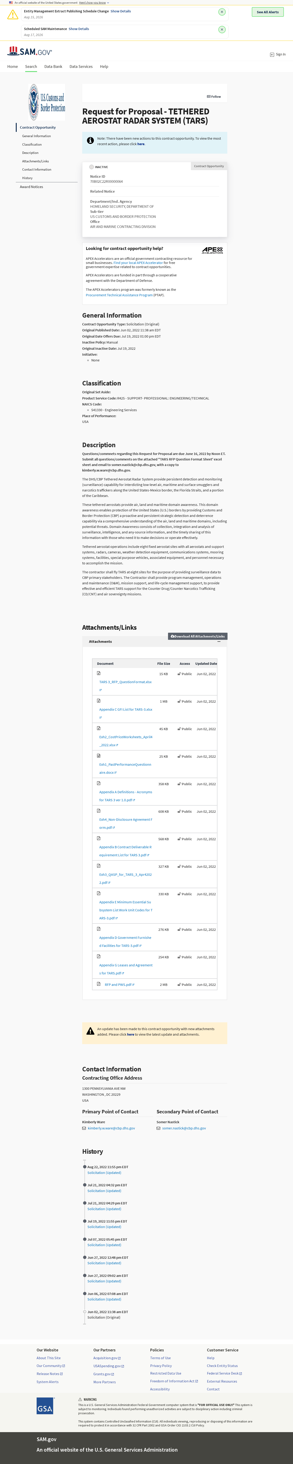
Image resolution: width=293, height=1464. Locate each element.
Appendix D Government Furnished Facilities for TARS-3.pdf (124, 941)
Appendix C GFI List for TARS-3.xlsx (124, 713)
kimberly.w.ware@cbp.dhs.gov (111, 1128)
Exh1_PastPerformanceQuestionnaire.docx (124, 768)
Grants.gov (102, 1374)
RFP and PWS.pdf (117, 984)
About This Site (49, 1358)
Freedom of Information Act (172, 1381)
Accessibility (160, 1389)
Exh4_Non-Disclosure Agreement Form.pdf (124, 823)
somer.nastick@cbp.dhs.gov (184, 1128)
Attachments (100, 641)
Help (210, 1358)
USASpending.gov (107, 1366)
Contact (213, 1389)
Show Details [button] (121, 11)
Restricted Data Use (165, 1373)
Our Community (49, 1366)
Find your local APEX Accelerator (138, 262)
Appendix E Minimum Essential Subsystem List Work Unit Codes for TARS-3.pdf (125, 910)
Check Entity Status (222, 1365)
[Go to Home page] (29, 53)
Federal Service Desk (223, 1373)
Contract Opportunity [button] (38, 127)
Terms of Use (160, 1358)
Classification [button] (32, 144)
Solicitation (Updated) (104, 1172)
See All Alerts (268, 12)
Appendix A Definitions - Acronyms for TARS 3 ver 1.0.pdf (124, 796)
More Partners (104, 1382)
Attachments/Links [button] (35, 161)
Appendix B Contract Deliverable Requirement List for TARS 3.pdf (124, 851)
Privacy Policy (161, 1365)
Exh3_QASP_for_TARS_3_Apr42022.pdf (124, 878)
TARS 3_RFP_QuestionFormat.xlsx (124, 685)
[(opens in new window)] (212, 253)
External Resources (222, 1381)
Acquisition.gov (105, 1358)
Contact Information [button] (36, 169)
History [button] (27, 178)
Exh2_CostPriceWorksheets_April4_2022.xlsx (124, 741)
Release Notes (48, 1374)
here (140, 143)
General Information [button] (36, 136)
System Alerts (48, 1381)
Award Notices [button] (31, 186)
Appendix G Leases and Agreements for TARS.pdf (124, 969)
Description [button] (30, 152)
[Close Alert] (222, 12)
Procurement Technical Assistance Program (119, 295)
